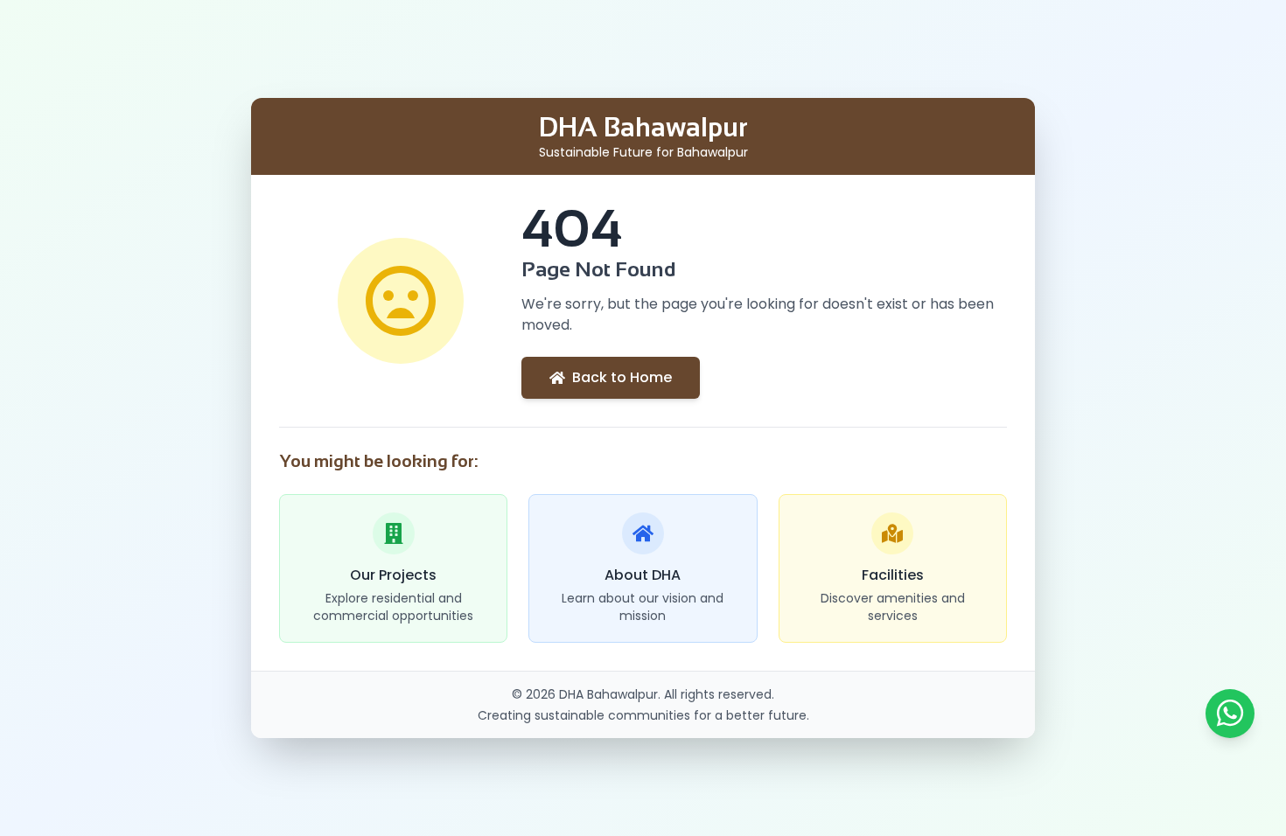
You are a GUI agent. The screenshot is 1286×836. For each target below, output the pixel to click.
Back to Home (622, 377)
